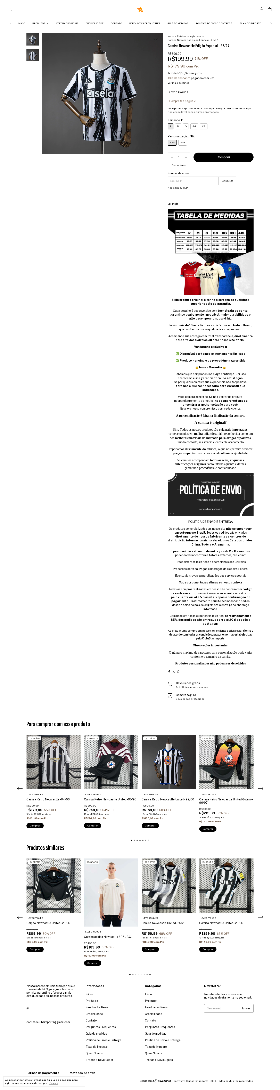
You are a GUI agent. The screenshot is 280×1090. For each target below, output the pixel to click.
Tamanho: (175, 120)
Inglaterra (195, 36)
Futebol (182, 36)
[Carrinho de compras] (270, 9)
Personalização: (182, 136)
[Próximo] (271, 23)
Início (21, 23)
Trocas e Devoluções (100, 1059)
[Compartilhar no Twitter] (173, 671)
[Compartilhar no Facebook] (169, 671)
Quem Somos (94, 1053)
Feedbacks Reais (67, 23)
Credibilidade (95, 23)
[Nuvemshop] (156, 1082)
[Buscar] (10, 9)
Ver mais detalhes (178, 82)
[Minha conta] (262, 9)
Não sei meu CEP (178, 187)
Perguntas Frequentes (144, 23)
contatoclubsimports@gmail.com (48, 1022)
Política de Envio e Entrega (214, 23)
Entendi (53, 1083)
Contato (116, 23)
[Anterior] (11, 23)
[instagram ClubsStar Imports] (27, 1009)
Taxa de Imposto (250, 23)
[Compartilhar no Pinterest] (178, 671)
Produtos (39, 23)
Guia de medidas (178, 23)
